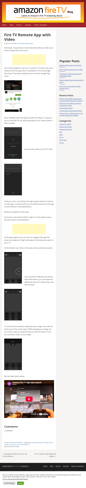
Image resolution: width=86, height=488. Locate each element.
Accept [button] (20, 483)
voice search (13, 444)
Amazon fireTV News (16, 442)
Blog (11, 25)
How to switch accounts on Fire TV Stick (70, 69)
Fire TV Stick (62, 140)
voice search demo (23, 444)
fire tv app (46, 442)
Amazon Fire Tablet (65, 124)
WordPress (25, 466)
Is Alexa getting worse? (66, 108)
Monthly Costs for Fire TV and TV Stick (70, 65)
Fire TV (61, 137)
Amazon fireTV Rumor (65, 129)
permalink (16, 446)
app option (38, 442)
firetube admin (28, 43)
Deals (61, 135)
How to (19, 25)
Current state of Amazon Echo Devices (70, 111)
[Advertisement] (29, 59)
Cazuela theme (7, 466)
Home (4, 25)
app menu (32, 442)
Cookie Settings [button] (9, 483)
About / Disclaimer (40, 25)
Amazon (28, 25)
